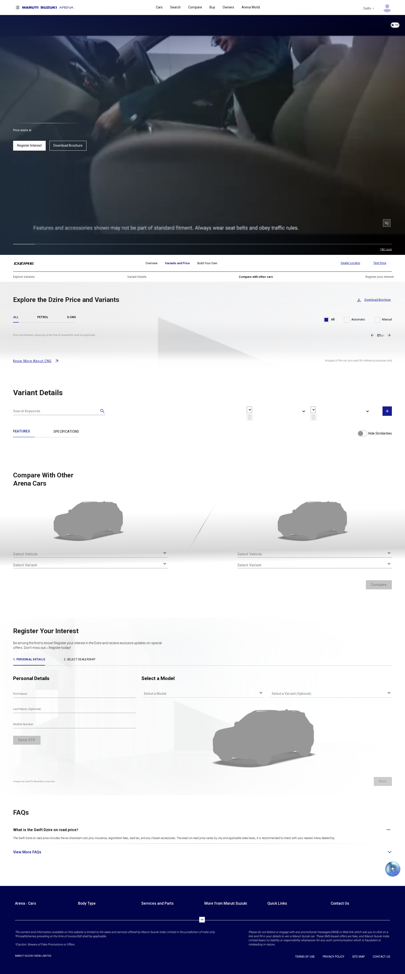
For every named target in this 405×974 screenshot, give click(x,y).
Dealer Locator (350, 263)
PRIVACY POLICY (333, 956)
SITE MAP (358, 956)
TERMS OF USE (305, 956)
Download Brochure (67, 145)
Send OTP (26, 740)
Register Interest (29, 145)
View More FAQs (27, 852)
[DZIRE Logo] (27, 263)
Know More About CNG (32, 361)
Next (383, 781)
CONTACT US (381, 956)
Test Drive (379, 263)
